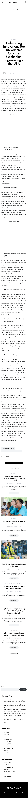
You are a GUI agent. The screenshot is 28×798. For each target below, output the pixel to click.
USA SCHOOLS (14, 39)
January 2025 (7, 743)
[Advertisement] (14, 24)
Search (2, 686)
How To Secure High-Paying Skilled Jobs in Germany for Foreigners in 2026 (15, 710)
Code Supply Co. (20, 792)
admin (7, 73)
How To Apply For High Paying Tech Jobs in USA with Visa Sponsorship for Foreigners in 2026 (15, 715)
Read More (13, 492)
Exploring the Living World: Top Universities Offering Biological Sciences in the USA (14, 611)
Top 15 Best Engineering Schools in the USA (14, 565)
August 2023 (7, 750)
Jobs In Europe (8, 765)
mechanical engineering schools (12, 450)
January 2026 (7, 741)
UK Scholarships (8, 767)
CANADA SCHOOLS (9, 762)
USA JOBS (6, 769)
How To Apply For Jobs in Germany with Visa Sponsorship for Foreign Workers (15, 700)
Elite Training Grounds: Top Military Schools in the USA (14, 634)
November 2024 (8, 746)
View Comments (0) (13, 463)
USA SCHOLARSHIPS (10, 583)
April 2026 (6, 734)
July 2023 (6, 753)
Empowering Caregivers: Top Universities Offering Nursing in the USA (14, 478)
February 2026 (8, 739)
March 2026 (7, 737)
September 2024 (8, 748)
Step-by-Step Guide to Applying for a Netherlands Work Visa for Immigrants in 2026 (15, 705)
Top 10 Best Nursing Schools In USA (14, 522)
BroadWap (14, 2)
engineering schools (8, 448)
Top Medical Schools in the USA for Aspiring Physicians (14, 587)
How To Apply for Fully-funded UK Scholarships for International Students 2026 (15, 721)
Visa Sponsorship (8, 776)
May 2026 (6, 732)
